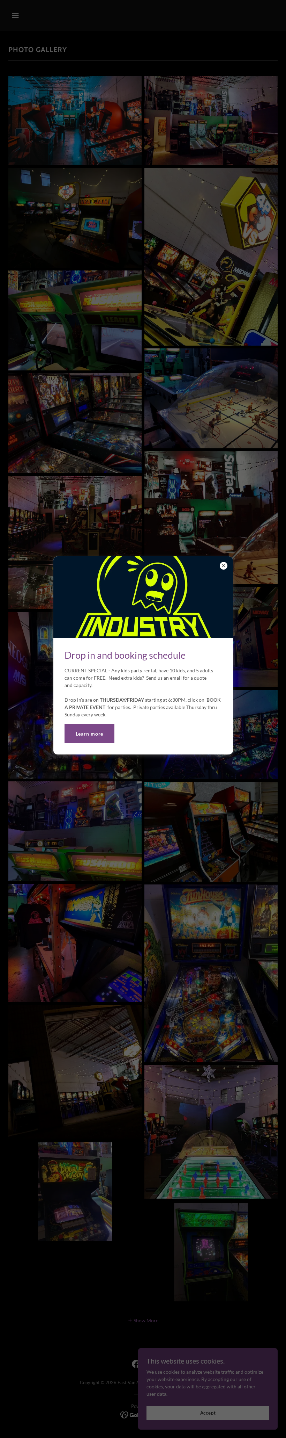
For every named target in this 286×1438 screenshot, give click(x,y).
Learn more (90, 734)
